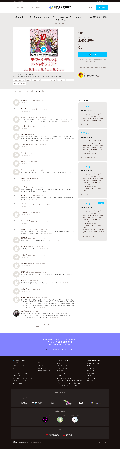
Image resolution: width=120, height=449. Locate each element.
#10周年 (23, 83)
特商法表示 (90, 380)
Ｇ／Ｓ (23, 246)
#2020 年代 (89, 366)
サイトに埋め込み (101, 67)
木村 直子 (24, 289)
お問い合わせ (90, 371)
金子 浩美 (24, 212)
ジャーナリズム (17, 383)
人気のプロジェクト (43, 366)
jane (22, 153)
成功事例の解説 (61, 371)
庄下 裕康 (24, 238)
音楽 (64, 24)
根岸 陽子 (24, 195)
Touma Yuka (25, 229)
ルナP (23, 161)
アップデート (27, 91)
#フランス (16, 83)
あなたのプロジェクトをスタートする (61, 349)
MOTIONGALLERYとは (93, 363)
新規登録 (102, 7)
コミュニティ (16, 373)
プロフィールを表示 (93, 77)
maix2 (23, 187)
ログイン (91, 7)
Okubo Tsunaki (26, 178)
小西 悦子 (24, 255)
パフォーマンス (27, 378)
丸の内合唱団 (25, 311)
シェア (83, 67)
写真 (14, 368)
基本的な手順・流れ (62, 368)
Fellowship (59, 376)
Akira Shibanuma (26, 204)
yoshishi (24, 263)
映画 (14, 366)
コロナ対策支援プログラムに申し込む (67, 385)
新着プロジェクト (42, 368)
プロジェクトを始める (34, 7)
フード (25, 380)
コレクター (39, 91)
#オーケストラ (60, 80)
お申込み (59, 363)
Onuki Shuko (25, 109)
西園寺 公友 (24, 272)
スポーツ (15, 380)
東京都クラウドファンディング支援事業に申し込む (69, 383)
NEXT (49, 324)
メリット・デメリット (63, 373)
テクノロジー (16, 378)
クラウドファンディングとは (65, 366)
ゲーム (25, 371)
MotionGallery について (102, 1)
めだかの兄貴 (25, 297)
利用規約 (89, 376)
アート (25, 366)
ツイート (90, 67)
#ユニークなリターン (19, 80)
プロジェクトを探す (18, 7)
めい (22, 280)
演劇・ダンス (16, 376)
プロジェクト (17, 91)
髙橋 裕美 (24, 100)
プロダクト (26, 373)
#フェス (28, 80)
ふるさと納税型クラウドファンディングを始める (69, 380)
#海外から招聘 (36, 80)
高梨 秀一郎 (24, 117)
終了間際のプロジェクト (44, 371)
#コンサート (45, 80)
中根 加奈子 (24, 144)
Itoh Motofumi (25, 221)
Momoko (24, 134)
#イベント (52, 80)
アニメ (15, 371)
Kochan (23, 170)
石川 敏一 (24, 126)
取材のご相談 (90, 373)
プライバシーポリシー (93, 378)
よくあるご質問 (91, 368)
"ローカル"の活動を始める (64, 378)
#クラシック (70, 80)
